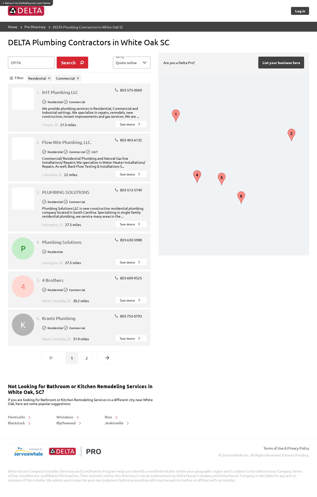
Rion (109, 417)
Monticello (17, 417)
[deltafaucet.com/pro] (75, 451)
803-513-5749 (130, 190)
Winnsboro (65, 417)
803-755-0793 (130, 316)
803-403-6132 (130, 140)
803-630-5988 (130, 240)
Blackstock (17, 423)
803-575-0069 (130, 90)
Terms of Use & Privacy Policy (286, 448)
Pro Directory (35, 26)
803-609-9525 (130, 278)
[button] (132, 62)
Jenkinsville (114, 423)
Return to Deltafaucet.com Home (26, 3)
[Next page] (107, 358)
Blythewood (66, 423)
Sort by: (120, 57)
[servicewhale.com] (28, 451)
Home (12, 26)
